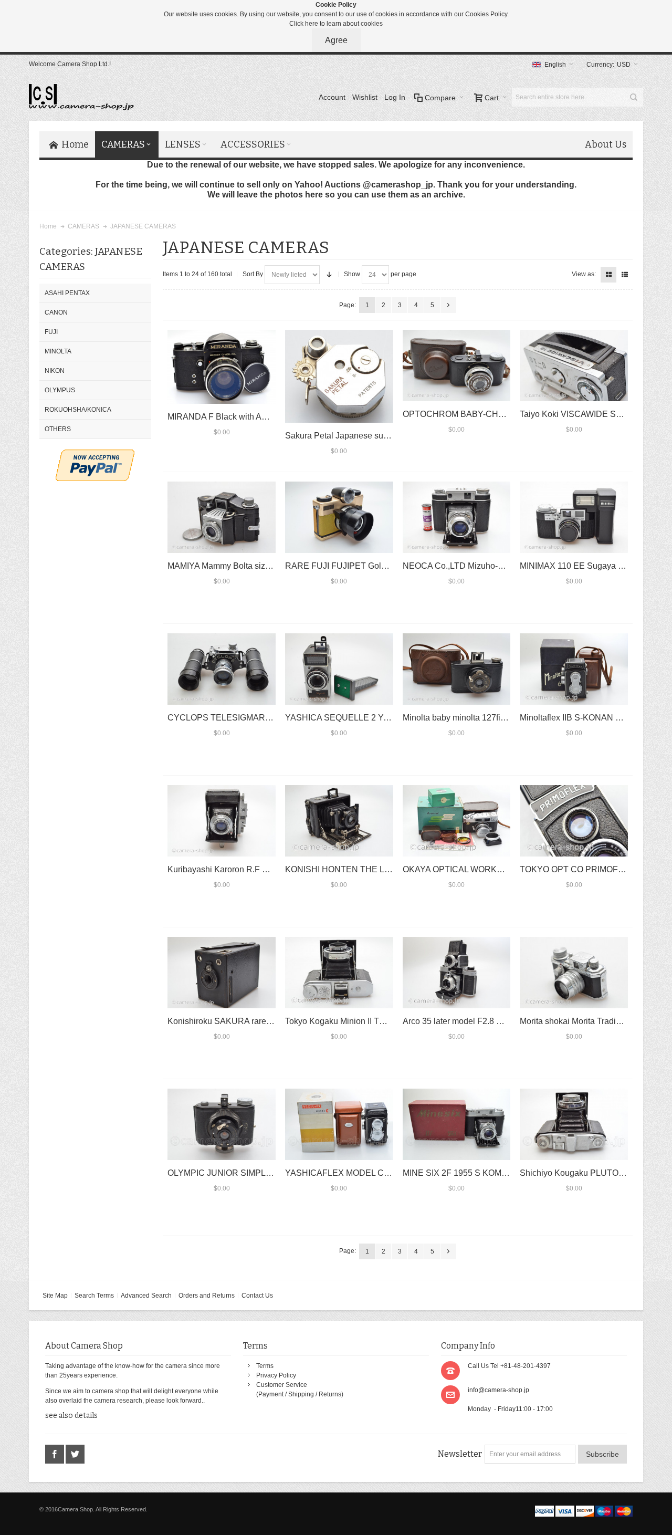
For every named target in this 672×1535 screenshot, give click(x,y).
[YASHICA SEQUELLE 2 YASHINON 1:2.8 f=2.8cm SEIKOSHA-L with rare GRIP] (339, 669)
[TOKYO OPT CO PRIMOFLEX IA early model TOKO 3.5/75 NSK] (574, 821)
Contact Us (257, 1295)
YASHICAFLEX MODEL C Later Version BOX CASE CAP (393, 1172)
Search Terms (94, 1295)
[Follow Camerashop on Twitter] (75, 1454)
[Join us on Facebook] (55, 1454)
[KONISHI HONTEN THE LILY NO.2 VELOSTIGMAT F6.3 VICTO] (339, 821)
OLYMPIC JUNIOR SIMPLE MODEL (235, 1172)
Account (332, 97)
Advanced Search (146, 1295)
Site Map (55, 1295)
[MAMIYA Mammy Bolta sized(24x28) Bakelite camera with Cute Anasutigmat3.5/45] (221, 517)
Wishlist (364, 97)
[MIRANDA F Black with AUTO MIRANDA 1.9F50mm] (221, 367)
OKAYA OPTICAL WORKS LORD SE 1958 (483, 869)
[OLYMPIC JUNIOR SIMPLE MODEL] (221, 1124)
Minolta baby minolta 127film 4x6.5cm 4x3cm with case (505, 717)
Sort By (253, 274)
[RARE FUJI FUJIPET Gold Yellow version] (339, 517)
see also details (71, 1415)
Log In (394, 97)
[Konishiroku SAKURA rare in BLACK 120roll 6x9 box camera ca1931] (221, 972)
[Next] (448, 305)
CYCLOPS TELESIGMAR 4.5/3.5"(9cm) (242, 717)
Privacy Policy (276, 1375)
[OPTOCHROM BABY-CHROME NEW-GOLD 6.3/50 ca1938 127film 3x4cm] (457, 365)
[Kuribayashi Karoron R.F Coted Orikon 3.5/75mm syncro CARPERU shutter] (221, 821)
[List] (625, 275)
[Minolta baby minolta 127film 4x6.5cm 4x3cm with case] (457, 669)
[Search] (634, 97)
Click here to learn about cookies (336, 23)
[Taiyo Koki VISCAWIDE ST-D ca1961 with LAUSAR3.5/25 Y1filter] (574, 365)
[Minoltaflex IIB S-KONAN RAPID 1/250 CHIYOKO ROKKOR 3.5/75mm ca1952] (574, 669)
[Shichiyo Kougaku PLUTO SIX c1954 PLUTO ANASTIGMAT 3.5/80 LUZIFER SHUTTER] (574, 1124)
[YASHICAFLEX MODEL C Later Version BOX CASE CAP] (339, 1124)
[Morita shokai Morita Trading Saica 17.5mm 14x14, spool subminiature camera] (574, 972)
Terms (265, 1366)
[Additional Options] (95, 454)
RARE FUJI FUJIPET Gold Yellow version (364, 565)
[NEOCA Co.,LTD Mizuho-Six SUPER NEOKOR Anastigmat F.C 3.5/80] (457, 517)
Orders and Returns (206, 1295)
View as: (584, 274)
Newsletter (460, 1454)
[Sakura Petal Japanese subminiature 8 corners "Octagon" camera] (339, 376)
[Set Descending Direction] (329, 275)
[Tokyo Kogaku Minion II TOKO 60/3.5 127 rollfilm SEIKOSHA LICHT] (339, 972)
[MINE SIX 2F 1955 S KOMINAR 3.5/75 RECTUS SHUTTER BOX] (457, 1124)
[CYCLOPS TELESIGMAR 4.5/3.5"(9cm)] (221, 669)
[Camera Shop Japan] (81, 97)
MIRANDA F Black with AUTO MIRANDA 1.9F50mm (269, 416)
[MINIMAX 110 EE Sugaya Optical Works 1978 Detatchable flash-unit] (574, 517)
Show (352, 274)
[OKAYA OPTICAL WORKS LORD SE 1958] (457, 821)
